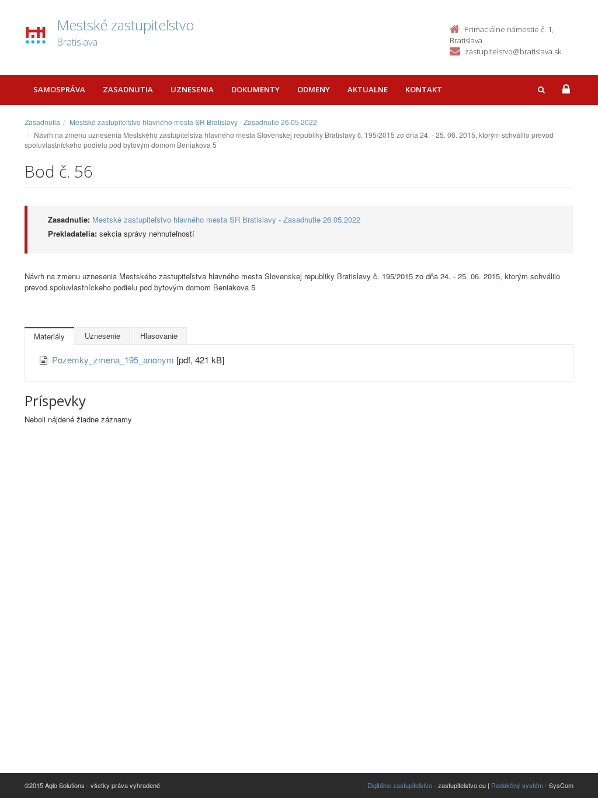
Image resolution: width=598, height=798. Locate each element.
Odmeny (313, 89)
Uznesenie (102, 335)
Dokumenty (255, 89)
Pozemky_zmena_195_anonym (114, 359)
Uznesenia (192, 89)
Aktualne (367, 89)
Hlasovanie (159, 335)
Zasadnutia (128, 89)
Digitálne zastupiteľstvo (399, 785)
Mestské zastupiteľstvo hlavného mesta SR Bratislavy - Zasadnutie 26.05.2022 (193, 122)
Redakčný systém (517, 785)
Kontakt (423, 89)
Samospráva (59, 89)
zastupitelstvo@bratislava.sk (513, 51)
